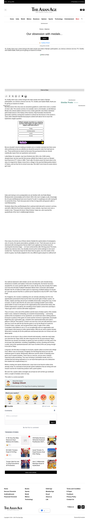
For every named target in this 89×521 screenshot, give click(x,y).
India (17, 19)
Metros (29, 19)
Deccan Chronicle (10, 491)
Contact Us (70, 499)
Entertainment (69, 19)
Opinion (44, 19)
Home (12, 19)
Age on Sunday (79, 1)
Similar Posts (67, 102)
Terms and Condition (73, 488)
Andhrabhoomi (9, 494)
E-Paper (69, 491)
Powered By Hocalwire (79, 517)
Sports (50, 19)
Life (47, 499)
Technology (59, 19)
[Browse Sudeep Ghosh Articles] (8, 382)
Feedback (70, 494)
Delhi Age (49, 488)
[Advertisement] (31, 180)
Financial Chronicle (10, 497)
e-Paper (73, 1)
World (23, 19)
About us (49, 497)
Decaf (48, 494)
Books (27, 488)
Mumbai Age (50, 491)
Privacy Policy (71, 497)
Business (36, 19)
